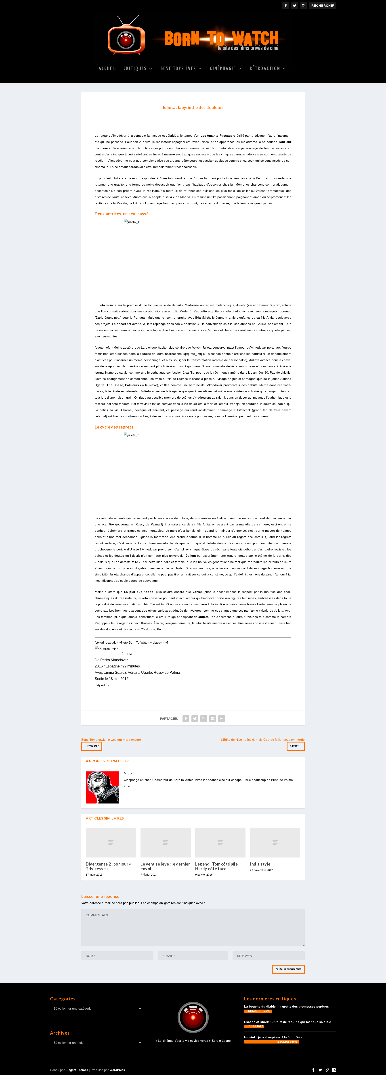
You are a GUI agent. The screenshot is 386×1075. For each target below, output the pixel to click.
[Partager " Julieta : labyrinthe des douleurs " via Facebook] (185, 718)
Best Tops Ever (178, 69)
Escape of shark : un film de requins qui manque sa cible (287, 1022)
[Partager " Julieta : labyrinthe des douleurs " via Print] (221, 718)
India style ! (261, 864)
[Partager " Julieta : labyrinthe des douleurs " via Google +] (203, 718)
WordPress (117, 1070)
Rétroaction (265, 69)
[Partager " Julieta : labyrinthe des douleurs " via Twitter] (194, 718)
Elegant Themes (77, 1070)
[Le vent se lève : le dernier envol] (166, 843)
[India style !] (275, 843)
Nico (128, 773)
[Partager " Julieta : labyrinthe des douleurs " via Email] (212, 718)
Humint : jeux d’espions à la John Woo (273, 1037)
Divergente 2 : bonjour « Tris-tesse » (108, 866)
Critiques (135, 69)
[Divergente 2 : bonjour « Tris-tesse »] (111, 843)
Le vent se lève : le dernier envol (165, 866)
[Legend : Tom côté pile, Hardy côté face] (220, 843)
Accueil (108, 69)
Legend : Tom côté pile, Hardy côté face (217, 866)
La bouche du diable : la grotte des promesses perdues (286, 1006)
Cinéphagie (223, 69)
